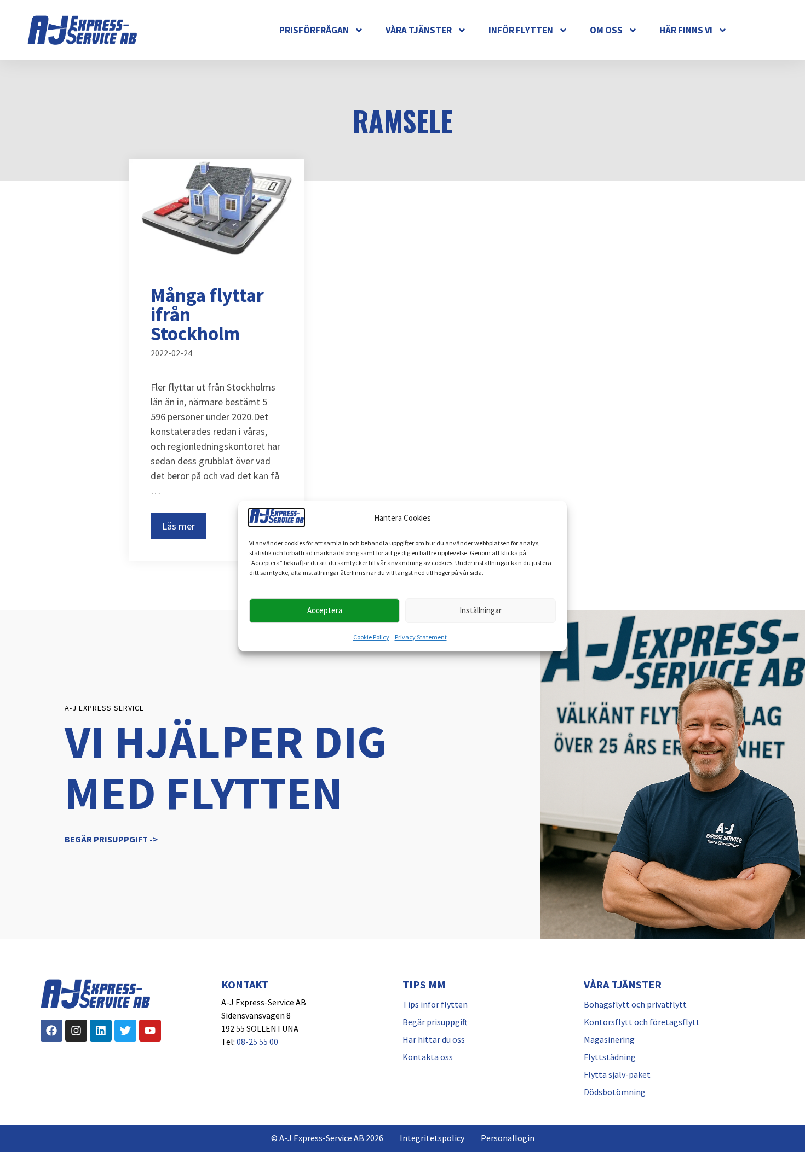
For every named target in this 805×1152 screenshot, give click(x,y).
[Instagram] (76, 1031)
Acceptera (324, 610)
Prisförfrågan (314, 30)
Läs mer (178, 526)
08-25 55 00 (257, 1041)
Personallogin (507, 1137)
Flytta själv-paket (617, 1074)
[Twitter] (125, 1031)
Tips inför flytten (435, 1004)
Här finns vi (685, 30)
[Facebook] (51, 1031)
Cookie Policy (371, 637)
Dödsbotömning (615, 1091)
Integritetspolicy (432, 1137)
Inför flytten (520, 30)
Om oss (606, 30)
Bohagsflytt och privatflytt (635, 1004)
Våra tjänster (419, 30)
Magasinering (609, 1039)
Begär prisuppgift (435, 1021)
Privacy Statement (421, 637)
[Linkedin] (101, 1031)
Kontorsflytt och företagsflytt (642, 1021)
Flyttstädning (610, 1056)
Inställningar (480, 610)
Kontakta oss (428, 1056)
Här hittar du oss (434, 1039)
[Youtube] (150, 1031)
